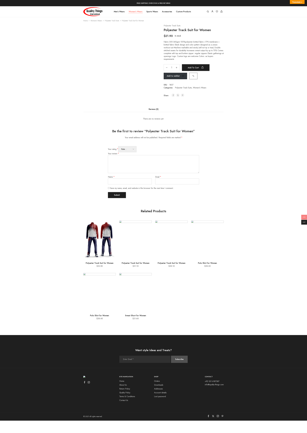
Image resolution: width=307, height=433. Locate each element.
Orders (157, 381)
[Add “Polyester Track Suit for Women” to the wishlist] (112, 225)
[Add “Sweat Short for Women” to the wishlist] (148, 277)
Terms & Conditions (127, 396)
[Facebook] (85, 383)
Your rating (113, 149)
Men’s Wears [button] (119, 11)
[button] (193, 75)
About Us (123, 385)
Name (111, 177)
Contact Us (123, 400)
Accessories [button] (167, 11)
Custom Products (183, 11)
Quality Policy (124, 392)
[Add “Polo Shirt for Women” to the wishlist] (219, 225)
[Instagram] (89, 383)
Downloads (158, 385)
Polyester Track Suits (112, 20)
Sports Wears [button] (152, 11)
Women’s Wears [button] (135, 11)
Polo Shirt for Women (207, 263)
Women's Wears (96, 20)
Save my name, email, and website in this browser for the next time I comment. (142, 188)
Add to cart (193, 67)
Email (158, 177)
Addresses (158, 388)
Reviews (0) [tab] (153, 109)
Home (85, 20)
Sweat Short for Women (135, 315)
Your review (113, 153)
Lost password (160, 396)
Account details (160, 392)
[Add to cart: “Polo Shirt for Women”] (219, 231)
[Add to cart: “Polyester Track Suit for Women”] (111, 231)
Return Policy (124, 388)
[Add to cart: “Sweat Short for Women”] (147, 283)
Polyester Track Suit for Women (99, 263)
